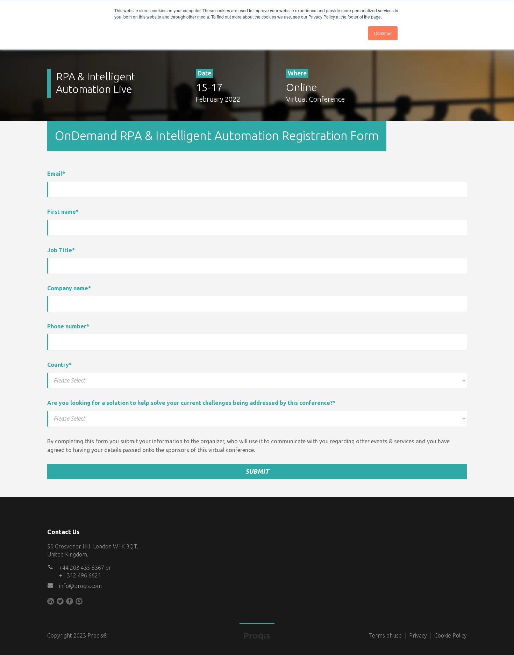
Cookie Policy (450, 635)
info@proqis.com (80, 586)
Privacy (418, 635)
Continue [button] (383, 33)
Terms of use (385, 635)
